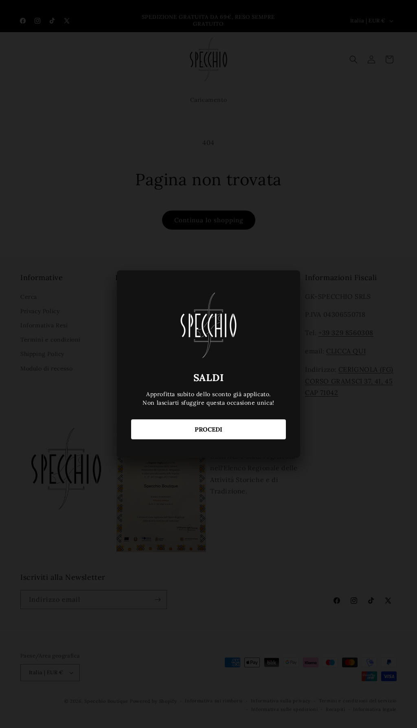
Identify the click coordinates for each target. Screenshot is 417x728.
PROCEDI (208, 429)
